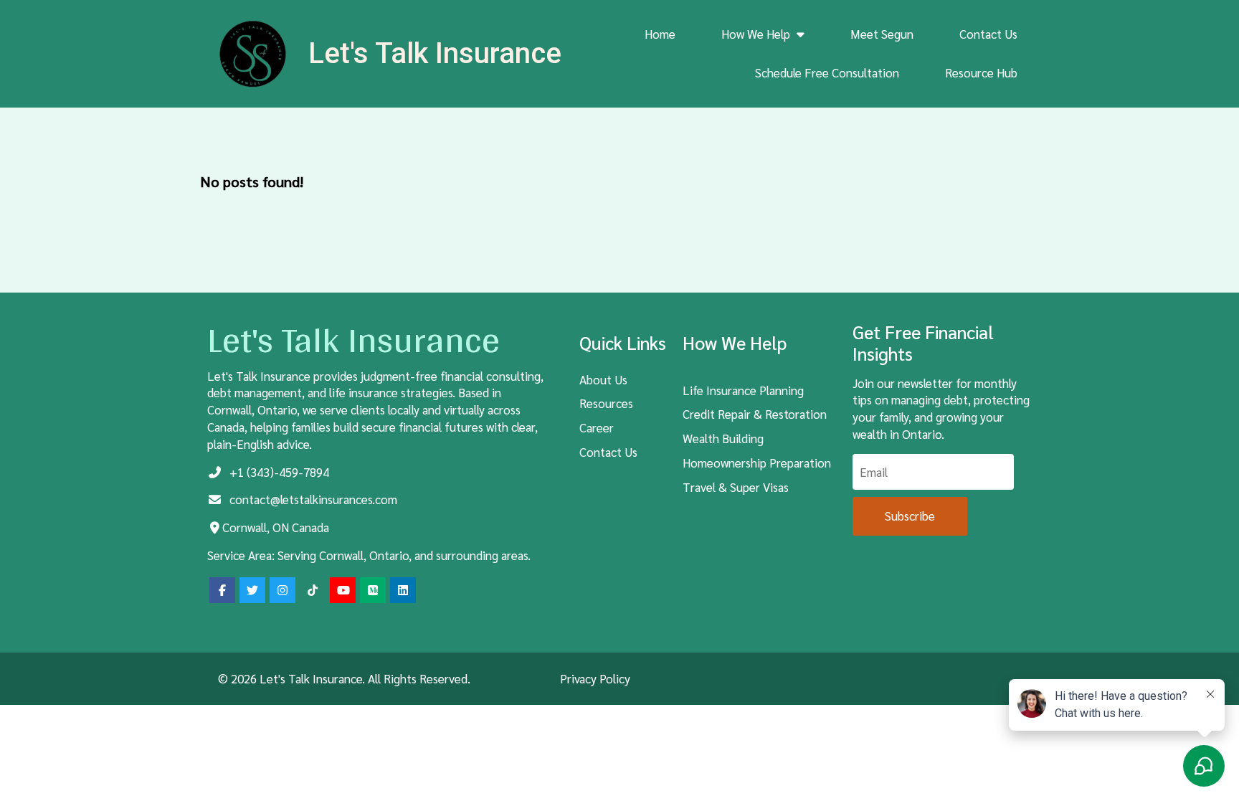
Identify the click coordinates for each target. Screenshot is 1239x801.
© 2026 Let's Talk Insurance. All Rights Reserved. (344, 678)
